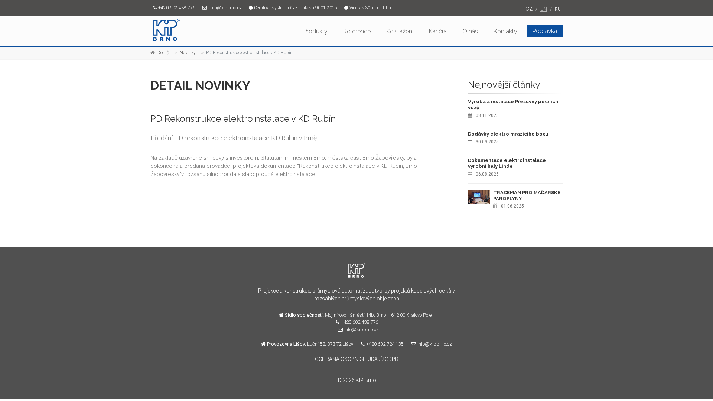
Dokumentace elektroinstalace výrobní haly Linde (507, 163)
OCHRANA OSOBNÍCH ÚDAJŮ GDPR (356, 359)
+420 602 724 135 (384, 344)
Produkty (315, 31)
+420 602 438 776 (176, 7)
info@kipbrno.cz (225, 7)
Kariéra (438, 31)
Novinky (188, 52)
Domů (163, 52)
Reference (357, 31)
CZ (529, 9)
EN (543, 9)
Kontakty (505, 31)
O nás (470, 31)
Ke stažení (399, 31)
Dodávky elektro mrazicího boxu (508, 134)
